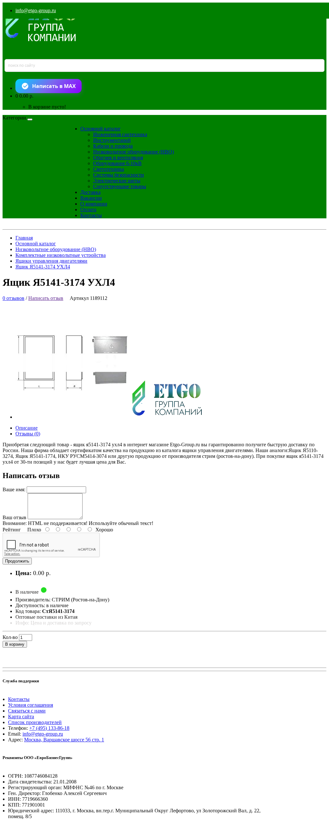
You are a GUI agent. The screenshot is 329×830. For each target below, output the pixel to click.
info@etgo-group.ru (35, 10)
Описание (26, 428)
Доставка (90, 192)
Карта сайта (21, 716)
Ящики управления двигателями (51, 261)
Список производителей (35, 722)
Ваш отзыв (14, 517)
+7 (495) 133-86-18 (49, 728)
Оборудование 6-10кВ (117, 163)
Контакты (91, 215)
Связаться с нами (27, 710)
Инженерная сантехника (120, 134)
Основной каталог (100, 128)
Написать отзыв (45, 298)
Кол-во (10, 637)
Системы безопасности (118, 175)
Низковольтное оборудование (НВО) (133, 151)
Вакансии (91, 198)
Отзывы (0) (27, 433)
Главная (24, 237)
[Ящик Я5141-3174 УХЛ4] (114, 417)
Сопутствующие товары (119, 186)
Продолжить (17, 561)
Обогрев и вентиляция (118, 157)
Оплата (88, 209)
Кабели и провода (113, 146)
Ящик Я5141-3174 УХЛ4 (42, 266)
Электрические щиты (116, 180)
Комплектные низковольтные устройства (60, 255)
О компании (93, 203)
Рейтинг (12, 529)
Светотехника (108, 169)
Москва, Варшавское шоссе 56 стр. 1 (64, 739)
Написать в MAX (54, 86)
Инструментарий (112, 140)
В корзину (14, 644)
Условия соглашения (30, 705)
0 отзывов (13, 298)
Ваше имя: (14, 489)
